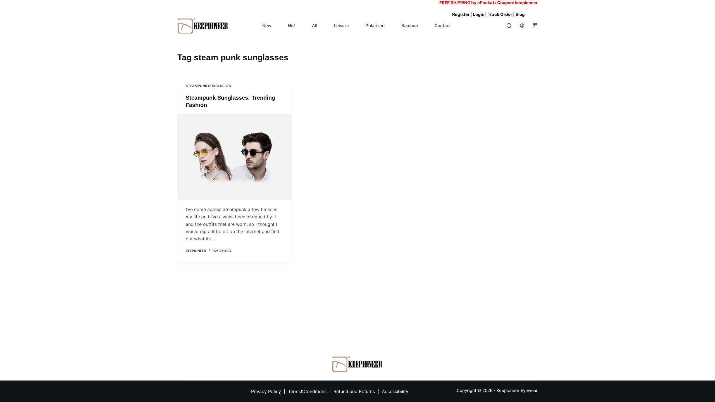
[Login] (522, 25)
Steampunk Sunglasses (208, 86)
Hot (291, 25)
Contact (443, 25)
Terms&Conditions (308, 391)
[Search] (509, 25)
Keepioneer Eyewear (517, 390)
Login (478, 14)
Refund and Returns (354, 391)
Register (460, 14)
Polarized (375, 25)
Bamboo (409, 25)
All (314, 25)
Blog (520, 14)
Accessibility (395, 391)
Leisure (341, 25)
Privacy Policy (266, 391)
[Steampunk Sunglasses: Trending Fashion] (234, 157)
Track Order (500, 14)
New (266, 25)
